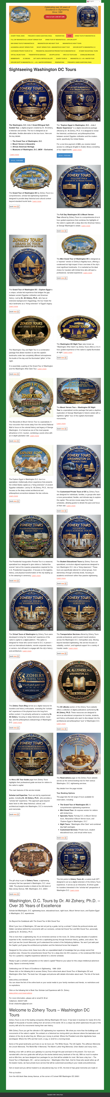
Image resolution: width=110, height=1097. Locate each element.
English (91, 1)
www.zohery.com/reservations (20, 993)
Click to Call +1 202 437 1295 (55, 17)
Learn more (14, 154)
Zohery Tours (20, 14)
